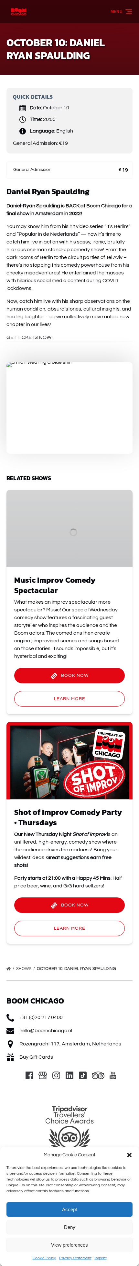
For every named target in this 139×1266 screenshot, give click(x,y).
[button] (129, 1155)
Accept (69, 1209)
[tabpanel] (69, 404)
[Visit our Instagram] (56, 1075)
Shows (24, 968)
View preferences (69, 1245)
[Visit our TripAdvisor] (98, 1075)
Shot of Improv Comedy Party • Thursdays (68, 817)
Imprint (101, 1258)
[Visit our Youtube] (113, 1075)
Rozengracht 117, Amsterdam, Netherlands (70, 1043)
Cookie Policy (44, 1258)
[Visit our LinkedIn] (69, 1075)
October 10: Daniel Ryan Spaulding (77, 968)
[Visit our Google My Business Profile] (42, 1075)
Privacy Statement (75, 1258)
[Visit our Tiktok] (83, 1075)
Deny (69, 1227)
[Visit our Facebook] (29, 1075)
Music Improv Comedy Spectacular (54, 585)
